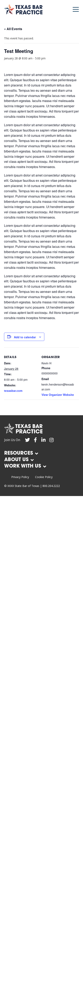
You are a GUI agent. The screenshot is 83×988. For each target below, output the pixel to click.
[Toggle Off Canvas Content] (76, 9)
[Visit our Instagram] (51, 439)
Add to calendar (25, 337)
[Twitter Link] (27, 439)
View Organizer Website (58, 395)
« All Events (13, 28)
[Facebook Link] (35, 439)
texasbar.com (13, 391)
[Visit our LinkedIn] (43, 439)
